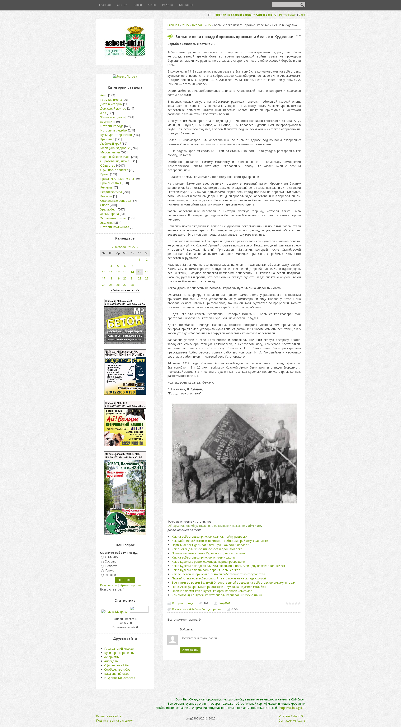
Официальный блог (118, 665)
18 (111, 278)
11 (111, 272)
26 (118, 285)
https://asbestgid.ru (292, 708)
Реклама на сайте (108, 716)
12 (118, 272)
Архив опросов (131, 585)
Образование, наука (114, 161)
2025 (185, 25)
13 (125, 272)
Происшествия (110, 183)
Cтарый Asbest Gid (292, 716)
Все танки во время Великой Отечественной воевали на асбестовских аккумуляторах (233, 582)
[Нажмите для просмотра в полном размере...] (234, 504)
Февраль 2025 (125, 247)
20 (125, 278)
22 (139, 278)
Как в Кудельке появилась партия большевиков (206, 570)
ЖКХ (103, 113)
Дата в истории (111, 104)
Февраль (198, 25)
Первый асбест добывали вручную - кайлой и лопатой (210, 545)
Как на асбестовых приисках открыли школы (203, 557)
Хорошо (111, 562)
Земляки (106, 122)
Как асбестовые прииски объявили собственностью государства (218, 574)
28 (132, 285)
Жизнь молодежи (112, 117)
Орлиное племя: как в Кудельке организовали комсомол (212, 591)
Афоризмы (111, 657)
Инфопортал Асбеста (119, 678)
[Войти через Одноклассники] (218, 629)
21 (132, 278)
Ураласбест (108, 209)
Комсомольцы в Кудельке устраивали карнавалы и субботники (217, 595)
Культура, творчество (116, 135)
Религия (106, 187)
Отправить (190, 650)
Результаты (108, 585)
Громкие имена (111, 100)
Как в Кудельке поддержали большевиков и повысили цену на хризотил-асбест (228, 566)
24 (103, 285)
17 (103, 278)
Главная (173, 25)
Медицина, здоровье (115, 148)
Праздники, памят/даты (117, 179)
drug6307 (224, 603)
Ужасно (110, 575)
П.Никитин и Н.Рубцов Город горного (196, 609)
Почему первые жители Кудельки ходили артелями (208, 553)
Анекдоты (111, 661)
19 (118, 278)
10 (103, 272)
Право (104, 174)
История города (182, 603)
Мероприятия (110, 152)
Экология (107, 222)
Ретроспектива (111, 192)
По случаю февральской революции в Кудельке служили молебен (219, 587)
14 (132, 272)
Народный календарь (115, 157)
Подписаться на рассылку (114, 720)
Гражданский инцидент (120, 648)
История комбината (114, 227)
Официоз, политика (114, 170)
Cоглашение (287, 720)
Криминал (107, 139)
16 (146, 272)
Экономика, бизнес (113, 218)
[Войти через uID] (197, 629)
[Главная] (125, 58)
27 (125, 285)
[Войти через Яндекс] (211, 629)
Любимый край (110, 143)
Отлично (111, 557)
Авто (103, 95)
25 (111, 285)
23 (146, 278)
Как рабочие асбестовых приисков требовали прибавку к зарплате (220, 541)
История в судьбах (113, 130)
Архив (301, 720)
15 (209, 25)
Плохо (109, 570)
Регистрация (287, 15)
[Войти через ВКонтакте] (204, 629)
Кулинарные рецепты (119, 653)
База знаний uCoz (116, 674)
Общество (107, 165)
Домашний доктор (113, 108)
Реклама (106, 196)
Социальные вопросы (115, 201)
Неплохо (111, 566)
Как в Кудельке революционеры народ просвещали (208, 562)
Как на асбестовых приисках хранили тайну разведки (209, 536)
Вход (302, 15)
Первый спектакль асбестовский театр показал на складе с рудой (219, 578)
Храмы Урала (109, 214)
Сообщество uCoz (117, 669)
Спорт (104, 205)
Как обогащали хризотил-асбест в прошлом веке (207, 549)
